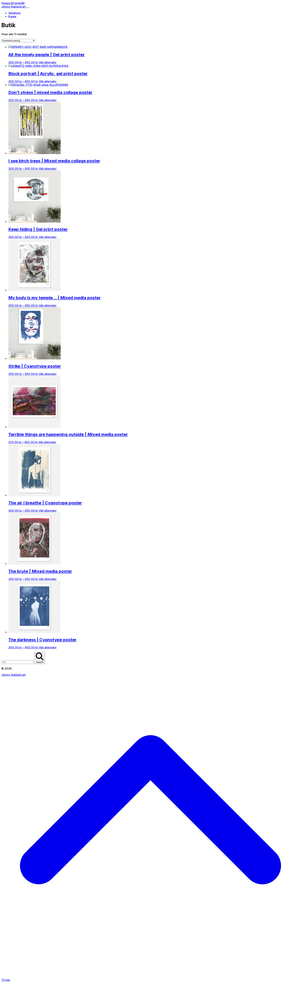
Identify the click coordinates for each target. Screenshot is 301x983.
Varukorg (14, 13)
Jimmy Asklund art (13, 6)
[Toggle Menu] (27, 7)
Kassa (12, 16)
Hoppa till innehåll (13, 3)
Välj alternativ (47, 62)
